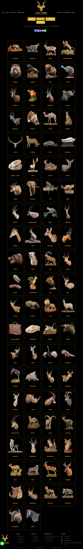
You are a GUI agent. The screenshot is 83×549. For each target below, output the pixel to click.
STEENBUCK (68, 456)
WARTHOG (15, 503)
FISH (50, 199)
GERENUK (67, 222)
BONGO (33, 105)
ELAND (15, 199)
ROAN (50, 409)
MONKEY (50, 339)
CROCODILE (68, 152)
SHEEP (50, 433)
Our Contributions (66, 12)
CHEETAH (33, 152)
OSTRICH (50, 362)
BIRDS (67, 82)
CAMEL (50, 128)
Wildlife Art (59, 12)
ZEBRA (32, 526)
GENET (50, 222)
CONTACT (73, 12)
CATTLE (15, 152)
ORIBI (32, 362)
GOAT (32, 245)
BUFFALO (68, 105)
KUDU (67, 292)
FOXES (67, 199)
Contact (63, 534)
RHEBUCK (15, 409)
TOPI (50, 479)
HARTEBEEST (68, 245)
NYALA (15, 362)
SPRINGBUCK (32, 456)
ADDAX (50, 58)
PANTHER (15, 386)
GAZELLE (15, 222)
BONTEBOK (50, 105)
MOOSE (68, 339)
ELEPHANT (32, 199)
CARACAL (68, 128)
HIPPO (15, 269)
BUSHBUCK (15, 128)
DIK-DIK (50, 175)
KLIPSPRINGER (33, 292)
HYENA (32, 269)
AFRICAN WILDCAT (67, 58)
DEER (32, 175)
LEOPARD (32, 316)
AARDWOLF (33, 58)
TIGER (32, 479)
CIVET (50, 152)
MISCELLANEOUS (15, 339)
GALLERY (7, 12)
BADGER (33, 82)
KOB (50, 292)
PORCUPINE (33, 386)
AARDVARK (15, 58)
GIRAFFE (15, 245)
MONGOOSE (33, 339)
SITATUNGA (68, 433)
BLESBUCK (15, 105)
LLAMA (67, 316)
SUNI (15, 479)
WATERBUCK (33, 503)
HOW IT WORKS (12, 12)
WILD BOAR (68, 503)
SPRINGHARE (50, 456)
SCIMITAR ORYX (15, 433)
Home (3, 12)
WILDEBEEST (15, 526)
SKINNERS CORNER (21, 12)
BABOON (15, 82)
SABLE (67, 409)
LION (50, 316)
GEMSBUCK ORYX (32, 222)
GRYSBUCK (50, 245)
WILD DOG (50, 503)
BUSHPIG (33, 128)
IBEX (50, 269)
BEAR (50, 82)
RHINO (32, 409)
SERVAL (33, 433)
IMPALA (68, 269)
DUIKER (68, 175)
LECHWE (15, 316)
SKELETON (15, 456)
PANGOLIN (67, 362)
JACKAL (15, 292)
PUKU (50, 386)
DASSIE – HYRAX (15, 175)
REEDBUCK (67, 386)
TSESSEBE (67, 479)
